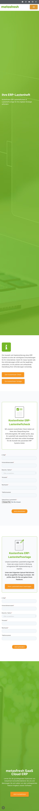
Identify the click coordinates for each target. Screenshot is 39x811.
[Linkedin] (23, 2)
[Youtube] (29, 2)
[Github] (33, 2)
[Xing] (36, 2)
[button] (3, 807)
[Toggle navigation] (34, 7)
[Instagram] (26, 2)
